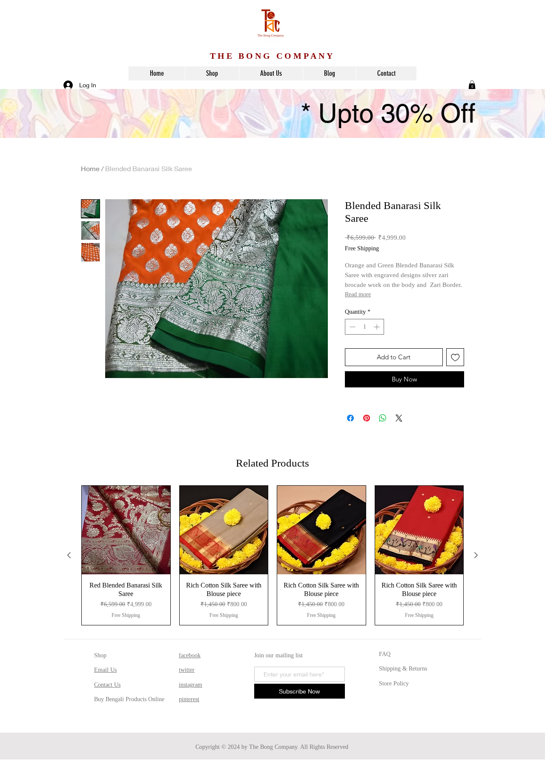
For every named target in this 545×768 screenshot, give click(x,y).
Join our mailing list (278, 655)
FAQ (384, 654)
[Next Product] (476, 555)
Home (90, 168)
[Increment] (377, 326)
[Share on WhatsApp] (383, 418)
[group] (272, 555)
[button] (472, 84)
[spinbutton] (364, 326)
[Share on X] (399, 418)
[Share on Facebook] (350, 418)
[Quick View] (126, 530)
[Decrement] (351, 326)
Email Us (105, 670)
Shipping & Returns (403, 668)
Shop (100, 655)
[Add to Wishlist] (455, 357)
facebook (190, 655)
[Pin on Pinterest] (366, 418)
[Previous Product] (69, 555)
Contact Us (107, 685)
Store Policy (394, 683)
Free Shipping (362, 248)
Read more (358, 294)
